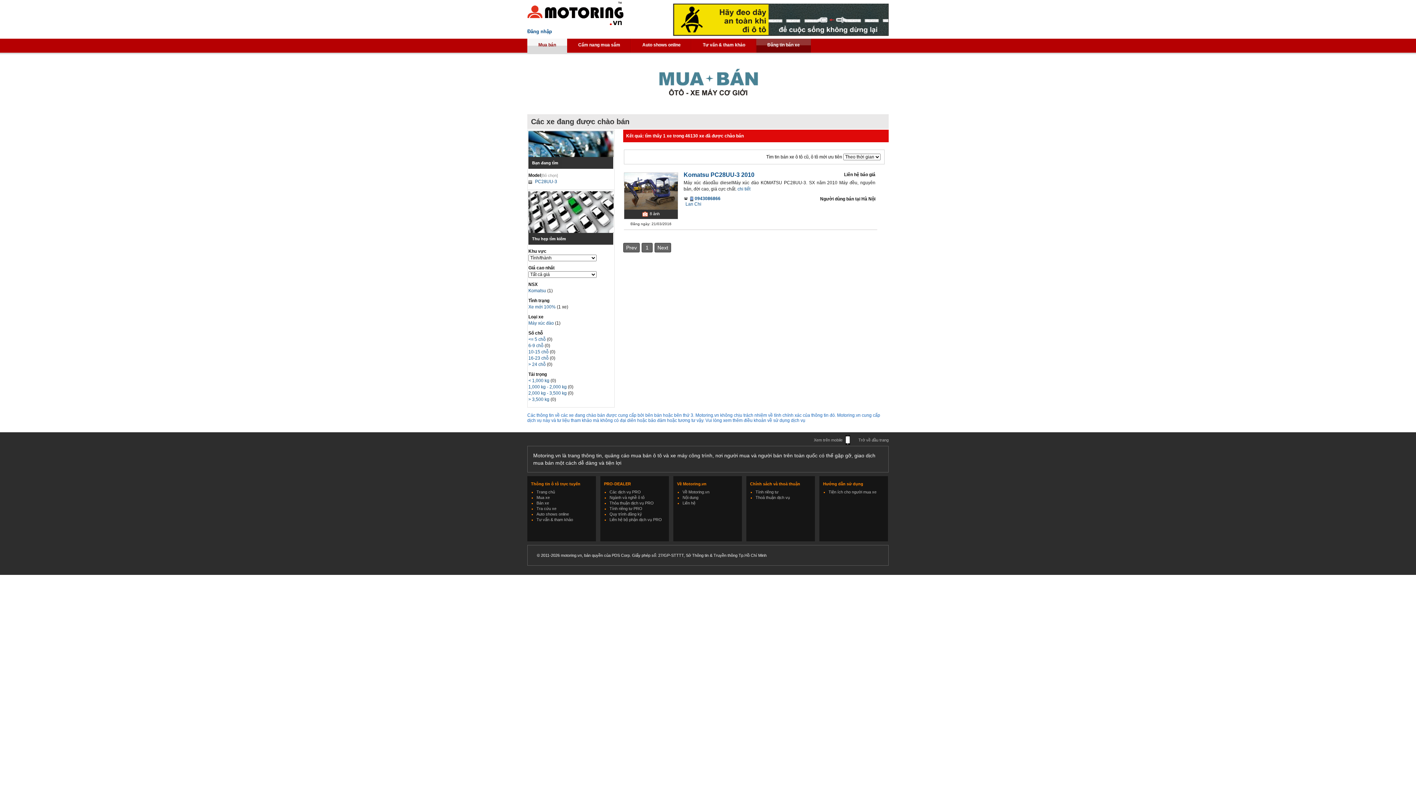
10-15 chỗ (539, 352)
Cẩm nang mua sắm (599, 45)
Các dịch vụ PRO (625, 492)
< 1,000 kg (539, 380)
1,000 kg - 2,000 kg (548, 387)
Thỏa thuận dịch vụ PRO (632, 503)
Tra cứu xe (546, 508)
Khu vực (537, 251)
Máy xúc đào (541, 323)
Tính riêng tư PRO (626, 508)
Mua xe (543, 497)
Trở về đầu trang (873, 440)
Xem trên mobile (828, 440)
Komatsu (537, 290)
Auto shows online (661, 45)
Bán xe (543, 503)
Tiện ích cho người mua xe (853, 492)
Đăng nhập (539, 31)
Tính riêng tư (767, 492)
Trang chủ (546, 492)
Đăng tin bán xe (783, 45)
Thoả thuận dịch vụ (773, 497)
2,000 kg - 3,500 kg (548, 393)
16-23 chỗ (539, 358)
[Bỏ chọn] (549, 175)
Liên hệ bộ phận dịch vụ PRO (636, 519)
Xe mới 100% (542, 307)
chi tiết (744, 189)
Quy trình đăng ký (626, 514)
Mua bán (547, 45)
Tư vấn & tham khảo (724, 45)
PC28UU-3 (546, 181)
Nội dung (690, 497)
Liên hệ (689, 503)
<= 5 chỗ (537, 339)
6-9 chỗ (536, 345)
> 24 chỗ (537, 364)
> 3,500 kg (539, 399)
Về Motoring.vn (696, 492)
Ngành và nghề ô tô (627, 497)
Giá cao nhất (541, 267)
